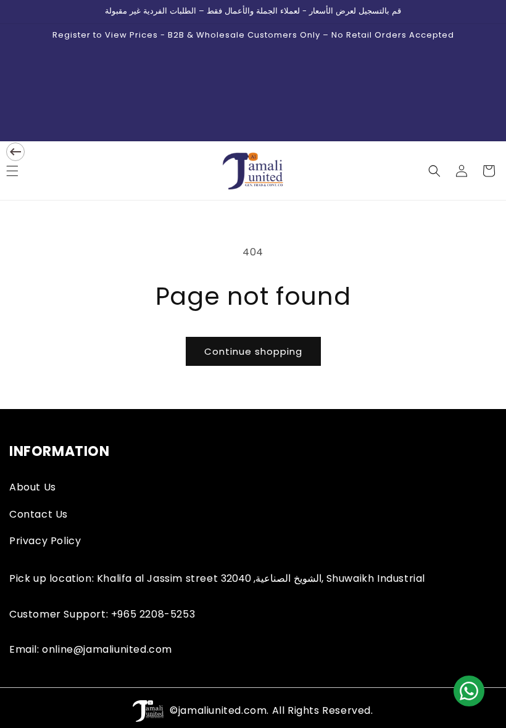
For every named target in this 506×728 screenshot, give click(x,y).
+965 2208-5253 (153, 614)
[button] (434, 170)
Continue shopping (253, 351)
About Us (32, 487)
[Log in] (461, 170)
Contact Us (38, 514)
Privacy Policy (45, 541)
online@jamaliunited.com (107, 649)
